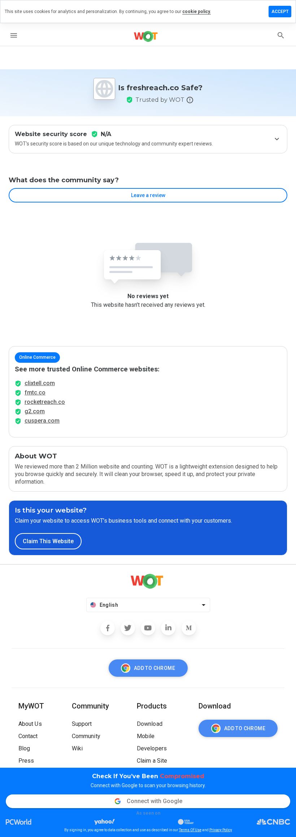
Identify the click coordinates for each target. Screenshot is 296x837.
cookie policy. (196, 11)
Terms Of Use (190, 830)
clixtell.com (40, 383)
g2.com (35, 411)
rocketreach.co (45, 401)
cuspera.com (42, 420)
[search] (281, 35)
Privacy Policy (220, 830)
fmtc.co (35, 392)
